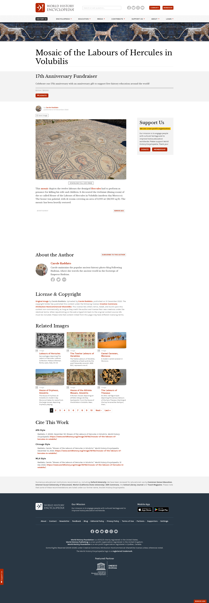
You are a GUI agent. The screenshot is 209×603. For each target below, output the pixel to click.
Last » (108, 410)
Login (169, 19)
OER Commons (112, 485)
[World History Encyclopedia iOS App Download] (145, 510)
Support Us (137, 19)
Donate (145, 149)
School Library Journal (133, 485)
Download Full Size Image (81, 183)
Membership (160, 149)
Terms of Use (128, 521)
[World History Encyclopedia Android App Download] (161, 510)
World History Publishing (77, 542)
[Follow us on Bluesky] (102, 532)
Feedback (76, 521)
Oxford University (98, 482)
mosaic (45, 188)
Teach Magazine (155, 485)
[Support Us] (2, 577)
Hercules (96, 188)
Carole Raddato (52, 107)
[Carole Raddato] (53, 279)
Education (83, 19)
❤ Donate (42, 95)
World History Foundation (82, 540)
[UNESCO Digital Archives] (104, 569)
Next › (98, 410)
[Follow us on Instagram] (111, 532)
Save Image (41, 115)
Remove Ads (119, 211)
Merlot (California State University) (88, 485)
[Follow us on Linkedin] (107, 532)
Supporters (152, 521)
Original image (42, 301)
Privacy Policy (113, 521)
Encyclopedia (63, 19)
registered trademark (122, 551)
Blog (86, 521)
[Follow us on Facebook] (93, 532)
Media (100, 19)
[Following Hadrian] (64, 279)
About (154, 19)
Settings (164, 521)
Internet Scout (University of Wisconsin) (54, 485)
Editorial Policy (97, 521)
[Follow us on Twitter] (97, 532)
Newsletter (64, 521)
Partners (140, 521)
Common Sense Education (160, 482)
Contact (53, 521)
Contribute (117, 19)
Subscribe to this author (113, 255)
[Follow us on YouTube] (116, 532)
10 (91, 410)
